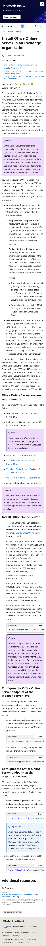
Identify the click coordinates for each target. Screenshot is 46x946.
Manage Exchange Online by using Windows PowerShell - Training (20, 895)
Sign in (41, 26)
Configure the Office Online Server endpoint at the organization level (24, 77)
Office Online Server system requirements (20, 65)
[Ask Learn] (38, 31)
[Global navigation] (2, 26)
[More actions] (42, 31)
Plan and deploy (14, 31)
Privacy (16, 936)
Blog (34, 932)
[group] (25, 630)
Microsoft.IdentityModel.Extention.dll (23, 477)
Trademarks (6, 942)
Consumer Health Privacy (12, 939)
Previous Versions (22, 932)
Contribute (6, 936)
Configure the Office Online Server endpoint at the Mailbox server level (24, 72)
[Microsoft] (23, 26)
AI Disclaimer (7, 932)
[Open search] (35, 26)
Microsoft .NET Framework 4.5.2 (20, 455)
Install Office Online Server (14, 68)
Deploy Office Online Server (28, 533)
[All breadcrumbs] (4, 31)
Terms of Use (31, 939)
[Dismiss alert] (42, 4)
